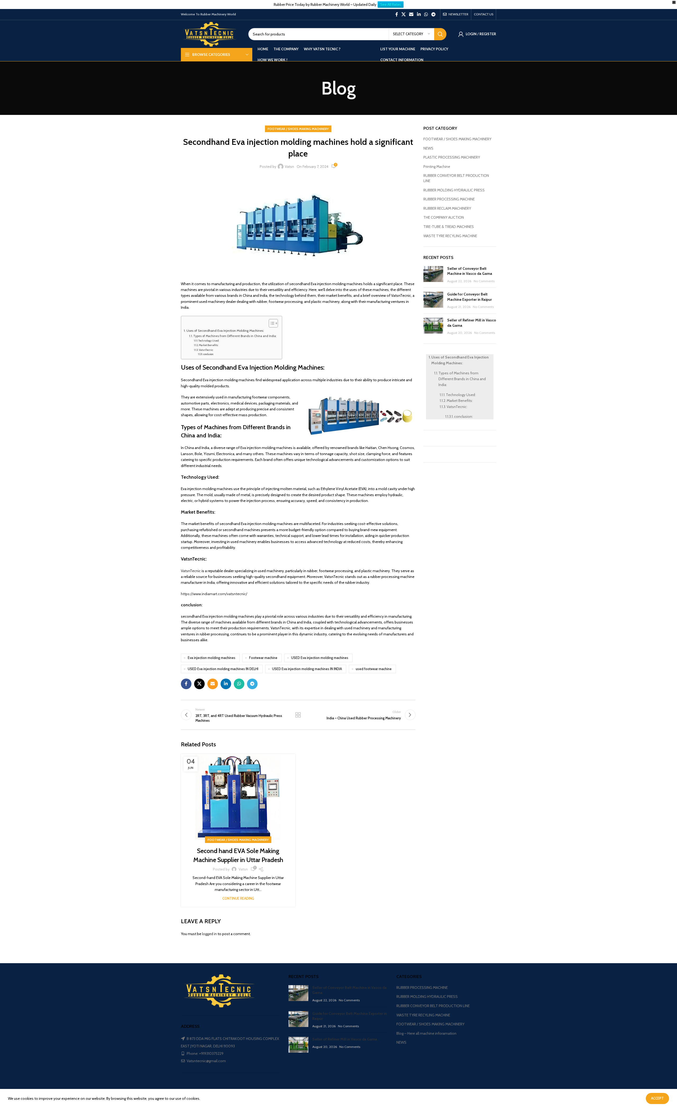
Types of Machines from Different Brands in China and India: (235, 336)
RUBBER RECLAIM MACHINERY (447, 208)
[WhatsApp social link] (425, 14)
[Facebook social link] (397, 14)
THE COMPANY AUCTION (443, 217)
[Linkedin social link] (418, 14)
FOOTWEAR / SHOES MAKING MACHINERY (298, 129)
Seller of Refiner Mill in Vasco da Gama (344, 1039)
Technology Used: (208, 340)
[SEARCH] (440, 34)
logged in (209, 933)
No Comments (484, 281)
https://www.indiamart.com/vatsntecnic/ (214, 593)
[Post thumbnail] (433, 275)
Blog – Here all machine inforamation (426, 1033)
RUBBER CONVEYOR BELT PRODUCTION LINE (456, 178)
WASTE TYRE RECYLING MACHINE (450, 236)
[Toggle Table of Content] (271, 323)
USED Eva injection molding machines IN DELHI (223, 669)
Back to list (298, 715)
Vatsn (289, 166)
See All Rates (390, 4)
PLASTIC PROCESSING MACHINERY (451, 157)
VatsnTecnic (191, 570)
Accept (657, 1098)
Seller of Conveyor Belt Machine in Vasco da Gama (469, 271)
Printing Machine (436, 166)
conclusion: (208, 354)
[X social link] (403, 14)
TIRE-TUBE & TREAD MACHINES (448, 226)
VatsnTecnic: (206, 350)
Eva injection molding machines (211, 658)
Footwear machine (263, 658)
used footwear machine (374, 669)
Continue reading (238, 898)
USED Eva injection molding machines (319, 658)
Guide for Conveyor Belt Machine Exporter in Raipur (469, 297)
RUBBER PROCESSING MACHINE (449, 199)
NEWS (428, 148)
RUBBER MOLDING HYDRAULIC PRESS (454, 190)
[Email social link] (411, 14)
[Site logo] (210, 33)
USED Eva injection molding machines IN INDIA (307, 669)
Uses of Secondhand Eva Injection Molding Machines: (225, 331)
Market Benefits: (208, 345)
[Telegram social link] (433, 14)
